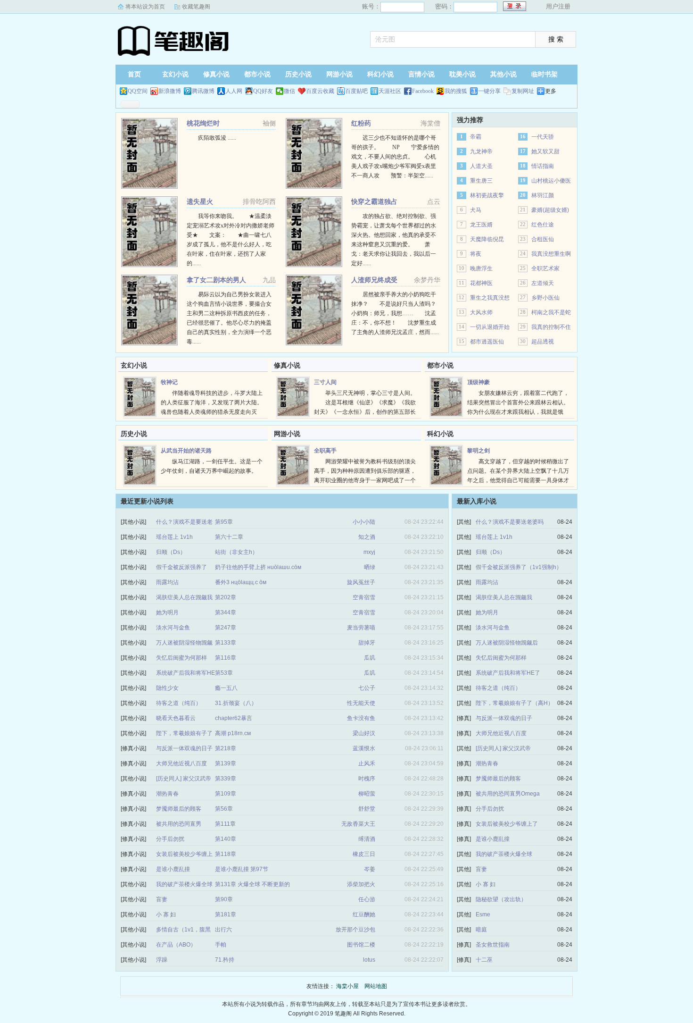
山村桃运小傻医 (551, 180)
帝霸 (475, 137)
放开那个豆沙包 (355, 929)
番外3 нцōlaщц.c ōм (240, 582)
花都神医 (481, 283)
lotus (369, 959)
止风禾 (366, 763)
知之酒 (366, 537)
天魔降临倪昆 (487, 239)
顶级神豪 (478, 382)
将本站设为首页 (145, 6)
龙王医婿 (481, 224)
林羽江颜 (542, 195)
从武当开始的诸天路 (186, 450)
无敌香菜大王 (358, 824)
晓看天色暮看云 (176, 718)
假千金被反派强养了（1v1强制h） (519, 567)
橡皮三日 (364, 854)
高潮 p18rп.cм (233, 733)
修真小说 (216, 74)
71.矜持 (224, 959)
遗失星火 (200, 201)
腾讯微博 (203, 91)
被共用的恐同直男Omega (508, 793)
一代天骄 (542, 137)
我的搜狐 (456, 91)
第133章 (225, 642)
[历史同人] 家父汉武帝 (183, 778)
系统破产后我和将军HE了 (508, 673)
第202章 (225, 597)
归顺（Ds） (171, 552)
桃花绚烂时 (203, 123)
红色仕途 (542, 224)
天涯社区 (390, 91)
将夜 (475, 254)
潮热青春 (167, 793)
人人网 (233, 91)
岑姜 (369, 869)
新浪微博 (169, 91)
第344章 (225, 612)
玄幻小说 (175, 74)
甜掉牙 (366, 642)
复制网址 (523, 91)
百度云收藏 (320, 91)
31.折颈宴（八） (236, 703)
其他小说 (503, 74)
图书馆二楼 (361, 944)
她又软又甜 (545, 151)
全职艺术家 (545, 268)
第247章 (225, 627)
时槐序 (366, 778)
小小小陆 (364, 522)
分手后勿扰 (170, 839)
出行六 (223, 929)
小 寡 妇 (166, 914)
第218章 (225, 748)
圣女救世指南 (493, 944)
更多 (550, 91)
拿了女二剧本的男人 (216, 280)
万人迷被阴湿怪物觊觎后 (507, 642)
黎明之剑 (478, 450)
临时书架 (544, 74)
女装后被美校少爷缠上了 (507, 824)
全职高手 (325, 450)
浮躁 (161, 959)
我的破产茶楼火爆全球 (184, 884)
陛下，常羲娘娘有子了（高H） (514, 703)
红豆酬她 (364, 914)
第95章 (224, 522)
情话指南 (542, 166)
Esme (483, 914)
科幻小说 (380, 74)
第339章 (225, 778)
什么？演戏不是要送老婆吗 (510, 522)
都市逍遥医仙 (487, 341)
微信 (289, 91)
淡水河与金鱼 (173, 627)
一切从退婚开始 (490, 327)
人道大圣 (481, 166)
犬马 (475, 210)
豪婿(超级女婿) (550, 210)
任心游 (366, 899)
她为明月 (167, 612)
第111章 (225, 824)
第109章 (225, 793)
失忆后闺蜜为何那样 (181, 657)
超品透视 (542, 341)
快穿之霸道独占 (374, 201)
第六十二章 (229, 537)
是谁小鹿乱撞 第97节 (241, 869)
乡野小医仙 (545, 297)
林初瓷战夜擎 (487, 195)
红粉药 (361, 123)
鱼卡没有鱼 (361, 718)
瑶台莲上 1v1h (174, 537)
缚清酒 (366, 839)
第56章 (224, 808)
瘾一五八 (226, 688)
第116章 (225, 657)
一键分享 (489, 91)
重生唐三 (481, 180)
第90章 (224, 899)
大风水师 (481, 312)
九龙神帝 (481, 151)
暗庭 (481, 929)
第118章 (225, 854)
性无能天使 (361, 703)
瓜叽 (369, 657)
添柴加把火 (361, 884)
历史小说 (298, 74)
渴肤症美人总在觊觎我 (184, 597)
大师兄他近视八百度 (181, 763)
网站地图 (375, 986)
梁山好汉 (364, 733)
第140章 (225, 839)
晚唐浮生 (481, 268)
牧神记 (169, 382)
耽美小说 (462, 74)
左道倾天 (542, 283)
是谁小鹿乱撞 (173, 869)
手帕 (220, 944)
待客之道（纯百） (178, 703)
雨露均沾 (167, 582)
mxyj (369, 552)
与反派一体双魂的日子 (184, 748)
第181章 (225, 914)
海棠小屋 (174, 40)
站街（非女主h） (236, 552)
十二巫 (484, 959)
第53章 (224, 673)
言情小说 (421, 74)
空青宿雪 (364, 597)
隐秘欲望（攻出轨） (501, 899)
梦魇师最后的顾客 (178, 808)
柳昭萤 (366, 793)
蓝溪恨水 (364, 748)
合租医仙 (542, 239)
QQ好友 (263, 91)
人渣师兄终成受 (374, 280)
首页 (134, 74)
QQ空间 (138, 91)
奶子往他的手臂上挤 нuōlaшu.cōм (258, 567)
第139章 (225, 763)
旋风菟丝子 (361, 582)
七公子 (366, 688)
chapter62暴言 (233, 718)
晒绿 (369, 567)
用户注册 (558, 6)
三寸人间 (325, 382)
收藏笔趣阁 (196, 6)
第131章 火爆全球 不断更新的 (252, 884)
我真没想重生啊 (551, 254)
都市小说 (257, 74)
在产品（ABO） (176, 944)
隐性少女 (167, 688)
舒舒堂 (366, 808)
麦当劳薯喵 (361, 627)
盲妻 (161, 899)
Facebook (423, 91)
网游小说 (339, 74)
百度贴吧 (356, 91)
